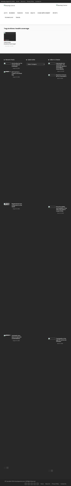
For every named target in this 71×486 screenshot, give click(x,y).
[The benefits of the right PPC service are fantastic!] (51, 403)
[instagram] (34, 484)
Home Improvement (44, 13)
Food (27, 13)
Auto (5, 13)
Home (17, 1)
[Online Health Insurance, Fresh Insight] (10, 36)
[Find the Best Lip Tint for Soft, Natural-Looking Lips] (7, 65)
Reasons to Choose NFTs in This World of (61, 75)
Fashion (20, 13)
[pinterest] (31, 484)
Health (32, 13)
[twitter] (28, 484)
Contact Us (38, 1)
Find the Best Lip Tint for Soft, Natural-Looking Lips (17, 65)
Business (12, 13)
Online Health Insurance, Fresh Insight (10, 43)
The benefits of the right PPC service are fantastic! (61, 340)
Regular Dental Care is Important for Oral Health (17, 205)
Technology (9, 17)
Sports (55, 13)
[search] (69, 1)
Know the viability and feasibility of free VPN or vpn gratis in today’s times (61, 209)
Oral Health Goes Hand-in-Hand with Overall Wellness (16, 337)
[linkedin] (37, 484)
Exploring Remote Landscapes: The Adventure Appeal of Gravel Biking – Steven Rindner (61, 66)
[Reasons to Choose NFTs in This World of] (51, 139)
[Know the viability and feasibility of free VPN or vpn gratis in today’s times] (51, 271)
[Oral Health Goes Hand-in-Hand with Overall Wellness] (7, 400)
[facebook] (26, 484)
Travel (18, 17)
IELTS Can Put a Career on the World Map (17, 73)
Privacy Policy (30, 1)
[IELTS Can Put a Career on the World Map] (7, 136)
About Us (23, 1)
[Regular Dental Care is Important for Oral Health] (7, 268)
